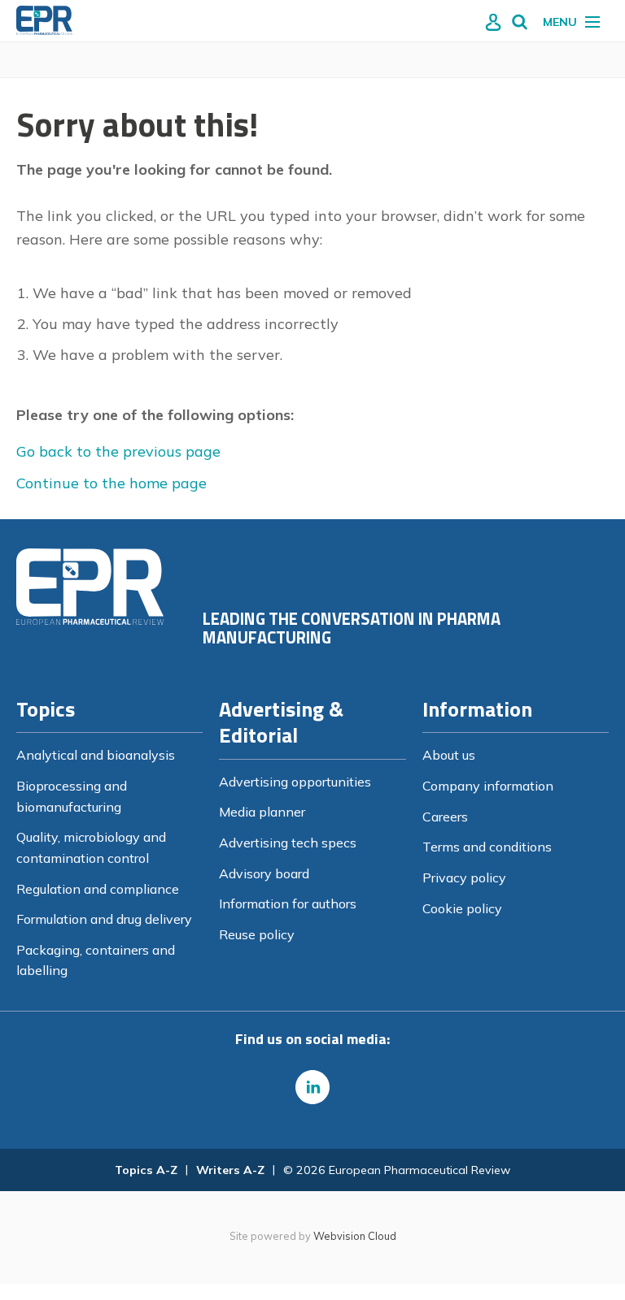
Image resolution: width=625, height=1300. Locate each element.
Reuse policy (257, 934)
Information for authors (287, 903)
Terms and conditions (487, 846)
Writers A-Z (230, 1170)
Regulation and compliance (97, 889)
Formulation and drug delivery (104, 919)
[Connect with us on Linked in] (312, 1087)
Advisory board (264, 873)
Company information (487, 786)
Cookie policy (462, 908)
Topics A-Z (146, 1170)
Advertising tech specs (287, 842)
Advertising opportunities (295, 782)
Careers (445, 816)
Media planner (262, 812)
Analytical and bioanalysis (95, 755)
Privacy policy (464, 877)
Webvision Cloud (354, 1235)
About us (448, 755)
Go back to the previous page (118, 451)
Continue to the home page (111, 483)
